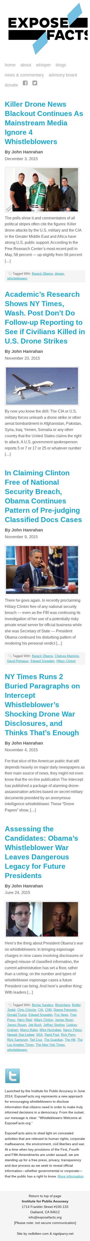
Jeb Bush (35, 1025)
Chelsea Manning (67, 656)
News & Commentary (24, 75)
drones (59, 273)
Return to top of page (45, 1196)
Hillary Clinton (66, 661)
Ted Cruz (36, 1040)
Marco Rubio (29, 1030)
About (25, 65)
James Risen (64, 1020)
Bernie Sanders (42, 1005)
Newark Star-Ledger (20, 1035)
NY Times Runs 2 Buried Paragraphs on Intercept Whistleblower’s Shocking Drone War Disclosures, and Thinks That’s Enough (42, 705)
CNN (48, 1010)
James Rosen (16, 1025)
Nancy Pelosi (72, 1030)
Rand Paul (52, 1035)
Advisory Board (63, 75)
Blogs (59, 65)
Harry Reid (24, 1020)
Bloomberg (62, 1005)
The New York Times (50, 1045)
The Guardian (53, 1040)
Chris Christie (26, 1010)
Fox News (61, 1015)
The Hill (70, 1040)
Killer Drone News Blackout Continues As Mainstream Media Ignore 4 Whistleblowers (44, 123)
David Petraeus (18, 661)
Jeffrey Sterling (54, 1025)
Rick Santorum (17, 1040)
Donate (10, 85)
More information (71, 1176)
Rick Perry (68, 1035)
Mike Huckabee (50, 1030)
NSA (39, 1035)
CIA (40, 1010)
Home (10, 65)
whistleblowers (17, 278)
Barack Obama (42, 273)
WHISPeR (43, 65)
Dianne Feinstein (65, 1010)
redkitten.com (38, 1233)
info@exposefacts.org (45, 1217)
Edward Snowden (42, 661)
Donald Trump (17, 1015)
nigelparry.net (63, 1233)
